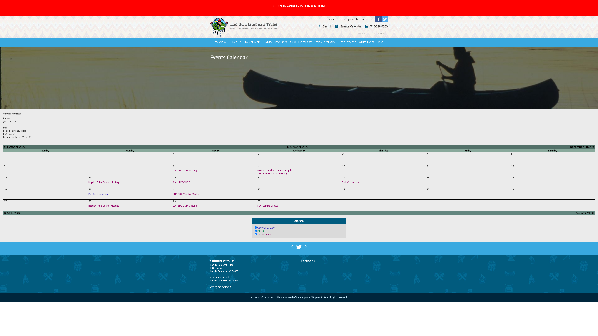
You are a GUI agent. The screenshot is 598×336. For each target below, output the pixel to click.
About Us (334, 19)
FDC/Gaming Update (267, 205)
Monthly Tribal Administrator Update (275, 170)
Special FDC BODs (182, 182)
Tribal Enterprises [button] (301, 42)
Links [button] (380, 42)
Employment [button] (348, 42)
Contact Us (366, 19)
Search (327, 26)
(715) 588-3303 (220, 287)
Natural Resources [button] (275, 42)
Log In (381, 33)
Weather (362, 33)
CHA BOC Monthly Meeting (186, 193)
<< (14, 147)
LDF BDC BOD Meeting (185, 170)
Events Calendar (351, 26)
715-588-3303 (379, 26)
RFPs (372, 33)
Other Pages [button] (366, 42)
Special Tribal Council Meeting (272, 173)
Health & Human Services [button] (246, 42)
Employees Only (350, 19)
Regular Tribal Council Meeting (103, 182)
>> (582, 147)
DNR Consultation (351, 182)
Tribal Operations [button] (327, 42)
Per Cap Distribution (98, 193)
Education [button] (221, 42)
